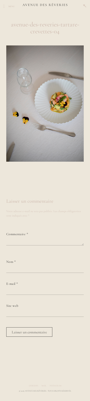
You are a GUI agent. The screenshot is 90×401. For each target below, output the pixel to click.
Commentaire (17, 234)
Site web (12, 306)
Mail (43, 385)
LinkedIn (33, 385)
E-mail (12, 284)
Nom (11, 262)
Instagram (55, 385)
